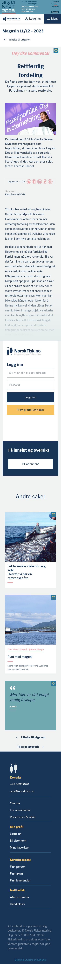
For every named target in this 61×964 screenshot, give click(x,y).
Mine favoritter (20, 847)
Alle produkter (19, 897)
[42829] (56, 50)
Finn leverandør (20, 880)
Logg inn (30, 397)
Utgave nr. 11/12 (16, 181)
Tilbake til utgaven (19, 39)
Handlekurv (17, 904)
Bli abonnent (30, 464)
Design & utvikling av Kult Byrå (30, 959)
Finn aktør (16, 873)
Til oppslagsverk (28, 747)
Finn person (18, 866)
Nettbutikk (17, 890)
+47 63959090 (19, 784)
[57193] (53, 597)
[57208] (53, 514)
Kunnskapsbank (20, 859)
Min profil (16, 826)
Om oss (15, 803)
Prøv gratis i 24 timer (30, 410)
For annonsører (20, 810)
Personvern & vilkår (23, 817)
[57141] (53, 683)
